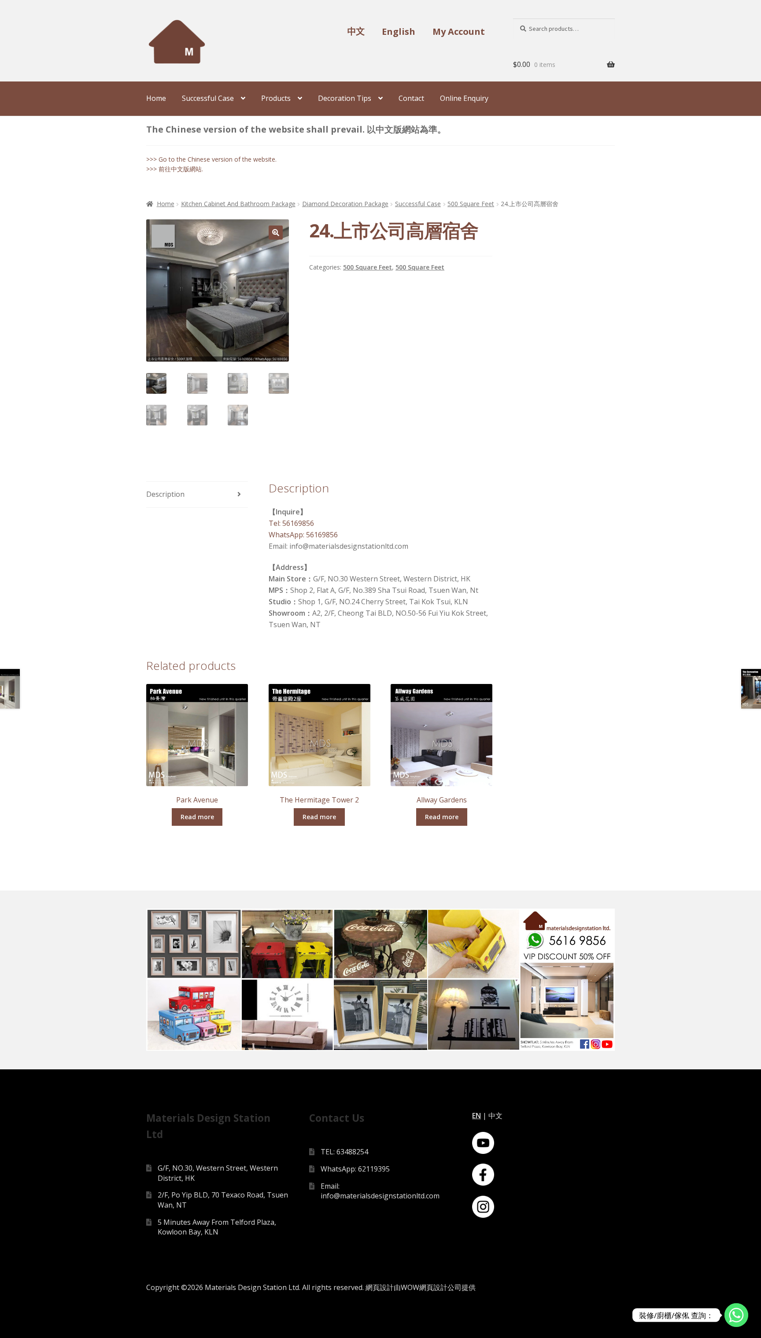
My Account (458, 31)
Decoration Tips (344, 98)
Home (156, 98)
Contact (411, 98)
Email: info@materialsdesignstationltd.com (380, 1191)
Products (276, 98)
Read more (197, 817)
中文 (356, 31)
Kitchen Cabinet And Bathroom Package (238, 204)
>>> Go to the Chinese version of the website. (211, 159)
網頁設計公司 (440, 1287)
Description (165, 494)
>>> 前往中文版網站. (174, 169)
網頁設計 (380, 1287)
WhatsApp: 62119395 (355, 1169)
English (398, 31)
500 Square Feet (470, 204)
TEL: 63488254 (344, 1152)
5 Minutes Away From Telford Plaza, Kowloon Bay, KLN (217, 1227)
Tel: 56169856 (291, 523)
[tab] (197, 495)
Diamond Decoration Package (345, 204)
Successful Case (208, 98)
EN (476, 1115)
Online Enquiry (464, 98)
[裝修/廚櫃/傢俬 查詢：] (736, 1315)
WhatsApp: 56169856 (303, 535)
